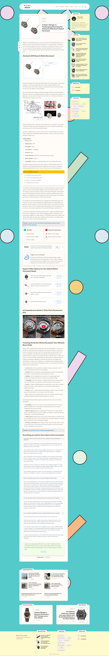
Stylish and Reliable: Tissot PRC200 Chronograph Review (45, 642)
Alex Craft (80, 17)
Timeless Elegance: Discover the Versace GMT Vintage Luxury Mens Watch (41, 615)
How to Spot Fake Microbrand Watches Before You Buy (56, 585)
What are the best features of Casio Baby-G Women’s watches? (82, 49)
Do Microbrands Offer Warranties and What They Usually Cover (31, 594)
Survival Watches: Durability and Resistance (44, 647)
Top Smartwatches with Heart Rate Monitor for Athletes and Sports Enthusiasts (81, 55)
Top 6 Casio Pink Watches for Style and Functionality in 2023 (81, 75)
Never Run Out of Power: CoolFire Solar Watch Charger (81, 60)
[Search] (79, 6)
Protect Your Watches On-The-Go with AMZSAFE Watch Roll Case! (45, 637)
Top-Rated (62, 6)
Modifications (76, 108)
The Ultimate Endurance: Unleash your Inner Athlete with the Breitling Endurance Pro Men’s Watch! (67, 615)
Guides (71, 6)
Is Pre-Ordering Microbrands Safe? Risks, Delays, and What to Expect (35, 585)
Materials (82, 106)
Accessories (76, 101)
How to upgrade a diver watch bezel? (81, 44)
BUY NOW (51, 63)
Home (57, 6)
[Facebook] (83, 7)
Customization (76, 103)
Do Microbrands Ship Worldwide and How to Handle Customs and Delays (34, 575)
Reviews (67, 6)
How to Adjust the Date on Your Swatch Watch (81, 70)
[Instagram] (85, 7)
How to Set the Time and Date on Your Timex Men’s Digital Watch (81, 39)
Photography (76, 111)
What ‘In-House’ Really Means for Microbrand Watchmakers (53, 594)
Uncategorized (76, 116)
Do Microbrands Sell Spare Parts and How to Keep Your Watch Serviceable (58, 575)
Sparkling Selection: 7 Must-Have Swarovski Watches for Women (82, 65)
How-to (76, 6)
